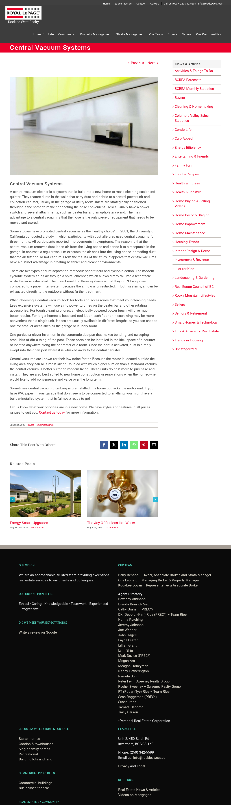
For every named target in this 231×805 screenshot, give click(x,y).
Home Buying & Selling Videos (192, 203)
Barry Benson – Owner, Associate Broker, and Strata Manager (164, 575)
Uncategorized (186, 349)
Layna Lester (128, 640)
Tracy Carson (128, 712)
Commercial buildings (36, 783)
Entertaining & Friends (192, 156)
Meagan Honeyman (133, 666)
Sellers (180, 304)
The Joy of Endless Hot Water (111, 523)
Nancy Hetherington (133, 671)
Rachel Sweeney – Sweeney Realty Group (149, 686)
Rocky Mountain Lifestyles (195, 295)
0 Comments (37, 527)
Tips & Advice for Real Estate (197, 331)
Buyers (30, 425)
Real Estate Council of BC (194, 287)
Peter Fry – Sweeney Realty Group (144, 681)
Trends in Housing (189, 340)
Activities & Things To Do (194, 71)
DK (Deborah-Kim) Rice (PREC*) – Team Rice (152, 614)
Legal (141, 766)
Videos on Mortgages (134, 795)
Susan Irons (127, 702)
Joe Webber (127, 630)
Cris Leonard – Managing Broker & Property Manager (158, 580)
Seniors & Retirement (191, 313)
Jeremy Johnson (131, 625)
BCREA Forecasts (188, 80)
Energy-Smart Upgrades (29, 523)
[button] (12, 499)
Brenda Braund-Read (133, 604)
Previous (137, 63)
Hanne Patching (130, 620)
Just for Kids (184, 269)
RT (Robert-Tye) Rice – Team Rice (143, 692)
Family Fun (183, 165)
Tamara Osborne (130, 707)
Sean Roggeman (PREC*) (137, 697)
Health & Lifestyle (188, 192)
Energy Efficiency (188, 147)
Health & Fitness (187, 183)
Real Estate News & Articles (139, 790)
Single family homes (34, 749)
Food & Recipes (187, 174)
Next (151, 63)
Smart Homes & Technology (196, 322)
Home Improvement (44, 425)
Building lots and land (35, 759)
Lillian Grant (127, 645)
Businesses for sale (34, 788)
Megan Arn (126, 661)
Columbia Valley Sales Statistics (192, 118)
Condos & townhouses (36, 744)
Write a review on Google (38, 632)
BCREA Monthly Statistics (194, 89)
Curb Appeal (184, 138)
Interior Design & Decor (192, 251)
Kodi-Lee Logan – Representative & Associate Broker (158, 585)
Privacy (123, 766)
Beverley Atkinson (132, 599)
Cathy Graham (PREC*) (135, 609)
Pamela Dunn (128, 676)
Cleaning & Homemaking (194, 106)
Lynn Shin (125, 650)
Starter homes (29, 739)
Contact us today (52, 412)
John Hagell (127, 635)
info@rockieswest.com (151, 758)
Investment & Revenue (192, 260)
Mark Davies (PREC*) (134, 656)
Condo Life (183, 130)
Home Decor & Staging (192, 215)
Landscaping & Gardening (194, 278)
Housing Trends (187, 242)
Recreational (28, 754)
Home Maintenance (190, 233)
